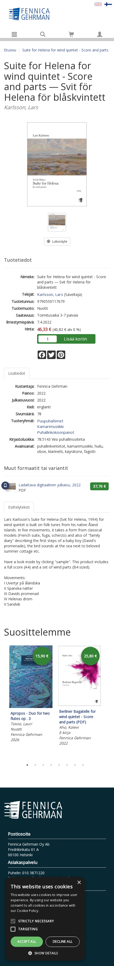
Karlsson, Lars (50, 294)
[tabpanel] (31, 694)
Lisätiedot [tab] (16, 373)
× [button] (79, 883)
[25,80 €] (79, 704)
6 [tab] (67, 765)
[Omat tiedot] (99, 34)
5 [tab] (59, 765)
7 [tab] (75, 765)
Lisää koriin (75, 339)
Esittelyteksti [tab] (19, 507)
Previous (2, 702)
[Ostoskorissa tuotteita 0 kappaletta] (71, 35)
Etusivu (10, 50)
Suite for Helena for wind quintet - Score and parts (65, 50)
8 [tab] (83, 765)
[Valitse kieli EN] (98, 3)
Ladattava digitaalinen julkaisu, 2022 (50, 484)
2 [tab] (35, 765)
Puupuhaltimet (50, 420)
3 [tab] (43, 765)
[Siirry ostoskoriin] (71, 34)
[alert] (45, 919)
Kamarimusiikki (50, 426)
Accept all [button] (26, 941)
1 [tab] (27, 765)
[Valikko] (14, 34)
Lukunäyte (59, 241)
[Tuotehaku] (42, 34)
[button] (45, 952)
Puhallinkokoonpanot (55, 432)
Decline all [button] (62, 941)
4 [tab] (51, 765)
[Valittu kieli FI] (108, 3)
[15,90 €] (30, 706)
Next (107, 702)
